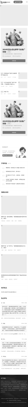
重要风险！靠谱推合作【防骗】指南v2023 (13, 167)
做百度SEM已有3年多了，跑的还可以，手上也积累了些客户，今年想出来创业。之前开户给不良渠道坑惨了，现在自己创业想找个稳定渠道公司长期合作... (14, 328)
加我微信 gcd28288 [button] (8, 155)
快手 (2, 279)
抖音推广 (14, 93)
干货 (15, 250)
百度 (2, 250)
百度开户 (19, 250)
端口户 (6, 388)
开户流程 (14, 77)
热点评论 (4, 298)
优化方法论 (10, 250)
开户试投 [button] (18, 2)
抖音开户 (9, 77)
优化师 (6, 279)
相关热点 (4, 288)
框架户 (2, 388)
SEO (16, 220)
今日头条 (2, 86)
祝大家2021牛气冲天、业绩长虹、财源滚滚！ (13, 175)
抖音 (2, 77)
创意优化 (10, 279)
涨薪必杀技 (4, 192)
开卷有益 (4, 163)
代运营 (9, 388)
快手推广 (15, 279)
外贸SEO (8, 220)
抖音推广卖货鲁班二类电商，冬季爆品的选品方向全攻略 (13, 180)
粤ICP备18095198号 (22, 402)
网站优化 (3, 220)
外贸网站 (20, 220)
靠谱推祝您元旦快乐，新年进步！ (11, 171)
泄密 (12, 220)
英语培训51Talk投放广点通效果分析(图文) (13, 183)
